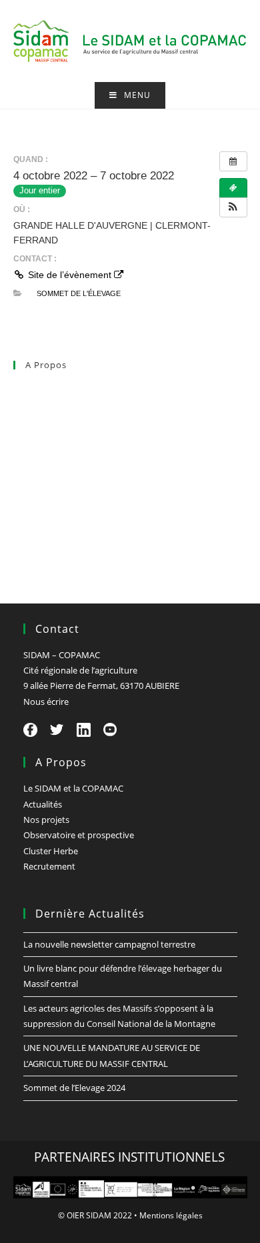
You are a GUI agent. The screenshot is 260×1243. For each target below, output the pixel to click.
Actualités (32, 419)
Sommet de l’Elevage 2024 (74, 1088)
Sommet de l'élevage (79, 293)
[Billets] (233, 188)
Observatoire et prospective (68, 477)
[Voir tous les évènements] (233, 161)
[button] (233, 207)
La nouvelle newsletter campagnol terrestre (109, 944)
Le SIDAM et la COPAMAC (63, 390)
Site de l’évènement (69, 274)
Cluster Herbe (40, 506)
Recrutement (39, 535)
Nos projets (36, 448)
